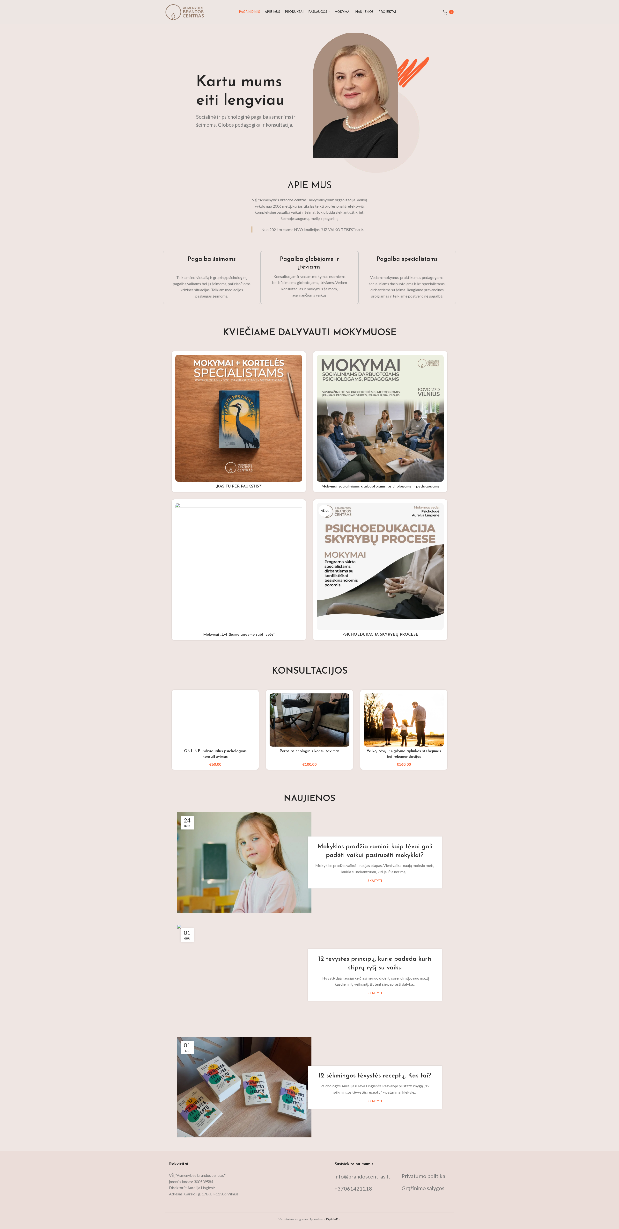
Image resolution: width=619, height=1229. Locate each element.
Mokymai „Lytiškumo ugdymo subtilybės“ (239, 635)
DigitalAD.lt (333, 1219)
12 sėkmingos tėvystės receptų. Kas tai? (374, 1076)
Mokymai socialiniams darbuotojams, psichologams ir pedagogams (380, 486)
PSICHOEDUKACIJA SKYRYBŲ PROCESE (380, 635)
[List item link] (364, 1176)
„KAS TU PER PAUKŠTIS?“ (239, 486)
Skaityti (375, 880)
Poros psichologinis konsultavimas (309, 751)
